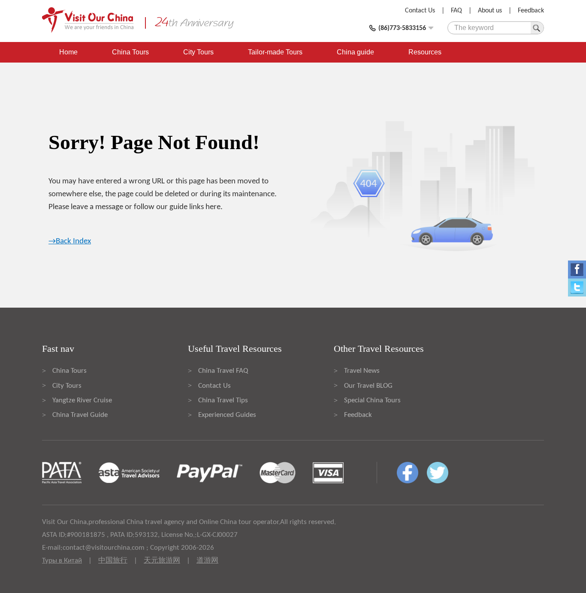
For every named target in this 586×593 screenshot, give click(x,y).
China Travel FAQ (223, 370)
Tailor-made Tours (275, 52)
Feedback (531, 10)
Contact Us (420, 10)
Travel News (362, 370)
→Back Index (69, 241)
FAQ (456, 10)
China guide (355, 52)
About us (490, 10)
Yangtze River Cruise (82, 400)
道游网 (207, 560)
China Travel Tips (223, 400)
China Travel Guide (80, 415)
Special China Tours (372, 400)
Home (68, 52)
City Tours (198, 52)
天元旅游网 (162, 560)
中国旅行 (112, 560)
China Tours (130, 52)
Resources (424, 52)
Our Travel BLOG (368, 385)
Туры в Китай (62, 560)
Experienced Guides (227, 415)
